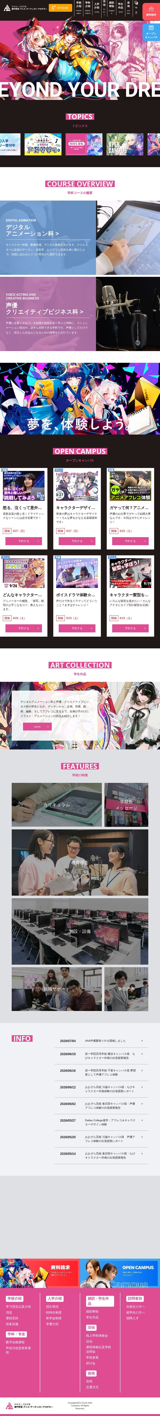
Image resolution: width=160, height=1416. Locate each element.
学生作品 (92, 1317)
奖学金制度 (54, 1318)
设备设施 (12, 1324)
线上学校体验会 (97, 1335)
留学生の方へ (135, 1312)
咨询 (89, 1381)
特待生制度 (54, 1312)
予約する (23, 541)
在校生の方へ (135, 1306)
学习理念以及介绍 (18, 1306)
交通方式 (92, 1387)
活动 (89, 1341)
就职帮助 (92, 1311)
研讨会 (90, 1363)
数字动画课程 (15, 1342)
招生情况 (52, 1306)
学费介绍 (52, 1324)
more (37, 726)
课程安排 (12, 1318)
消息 (9, 1312)
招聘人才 (132, 1318)
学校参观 (92, 1357)
